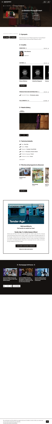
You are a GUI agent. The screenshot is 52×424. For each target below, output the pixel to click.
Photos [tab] (21, 110)
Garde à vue (22, 177)
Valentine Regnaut (37, 81)
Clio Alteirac (34, 13)
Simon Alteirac (23, 81)
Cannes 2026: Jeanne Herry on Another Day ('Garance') (24, 279)
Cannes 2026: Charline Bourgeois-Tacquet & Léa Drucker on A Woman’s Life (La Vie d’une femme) (10, 279)
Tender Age (18, 232)
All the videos (17, 286)
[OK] (47, 421)
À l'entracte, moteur (35, 15)
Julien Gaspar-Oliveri (30, 232)
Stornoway (35, 184)
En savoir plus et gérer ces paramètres (10, 422)
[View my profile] (48, 2)
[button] (46, 116)
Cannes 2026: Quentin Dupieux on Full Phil (40, 278)
